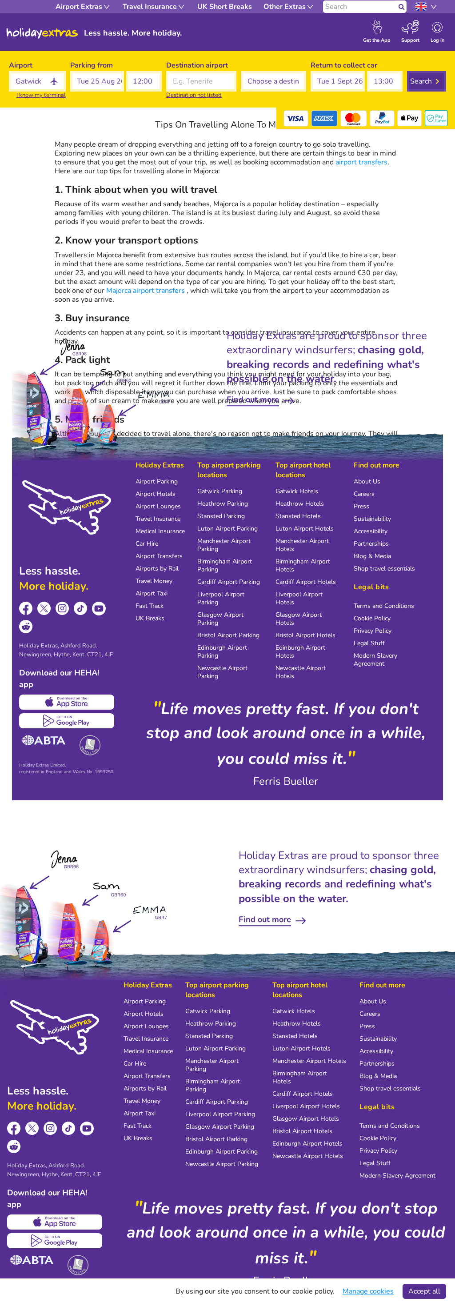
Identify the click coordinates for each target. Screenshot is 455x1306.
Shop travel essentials (384, 568)
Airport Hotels (156, 494)
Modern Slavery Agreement (375, 659)
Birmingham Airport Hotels (302, 565)
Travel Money (154, 581)
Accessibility (370, 531)
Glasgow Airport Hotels (298, 619)
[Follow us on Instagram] (62, 608)
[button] (97, 81)
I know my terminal (41, 95)
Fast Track (150, 606)
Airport (20, 65)
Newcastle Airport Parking (222, 672)
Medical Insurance (160, 531)
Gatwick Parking (219, 491)
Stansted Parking (221, 516)
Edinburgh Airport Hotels (300, 651)
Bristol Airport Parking (228, 635)
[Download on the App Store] (66, 702)
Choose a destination (273, 65)
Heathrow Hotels (299, 503)
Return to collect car (344, 65)
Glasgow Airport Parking (220, 619)
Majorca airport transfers (145, 291)
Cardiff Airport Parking (228, 582)
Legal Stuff (369, 643)
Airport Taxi (152, 593)
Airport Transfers (159, 556)
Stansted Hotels (298, 516)
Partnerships (371, 543)
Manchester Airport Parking (224, 545)
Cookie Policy (372, 618)
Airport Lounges (158, 506)
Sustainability (372, 519)
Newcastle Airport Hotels (300, 672)
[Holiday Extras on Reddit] (26, 627)
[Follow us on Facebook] (26, 608)
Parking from (91, 65)
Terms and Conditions (384, 606)
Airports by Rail (157, 568)
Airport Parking (157, 481)
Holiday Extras (42, 33)
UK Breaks (150, 618)
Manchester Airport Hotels (302, 545)
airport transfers (361, 162)
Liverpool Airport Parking (220, 598)
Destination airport (197, 65)
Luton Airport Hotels (304, 528)
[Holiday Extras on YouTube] (99, 608)
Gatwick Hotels (296, 491)
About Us (367, 481)
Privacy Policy (372, 631)
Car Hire (147, 543)
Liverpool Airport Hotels (299, 598)
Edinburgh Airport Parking (222, 651)
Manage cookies (368, 1291)
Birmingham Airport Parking (224, 565)
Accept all (424, 1291)
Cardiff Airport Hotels (305, 582)
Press (361, 506)
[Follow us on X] (44, 608)
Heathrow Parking (222, 503)
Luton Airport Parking (227, 528)
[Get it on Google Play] (66, 720)
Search (421, 81)
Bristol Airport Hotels (305, 635)
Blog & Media (372, 556)
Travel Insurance (158, 519)
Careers (364, 494)
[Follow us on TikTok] (81, 608)
